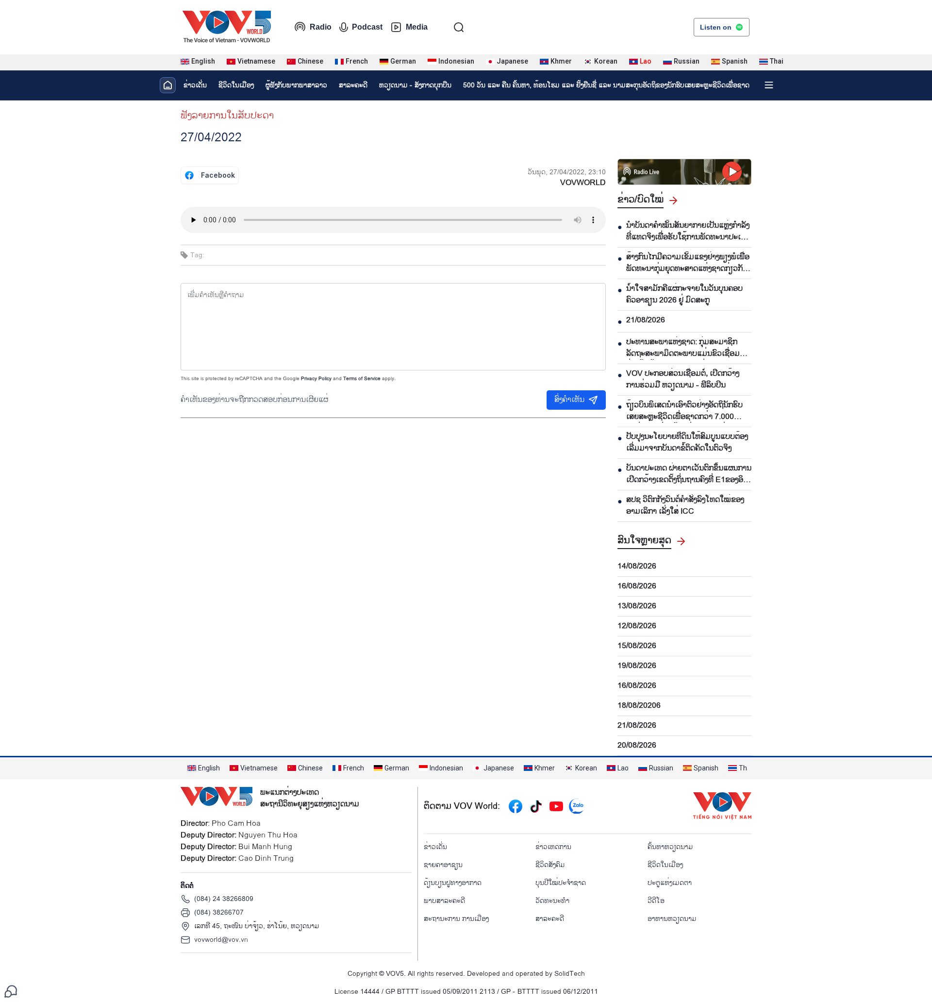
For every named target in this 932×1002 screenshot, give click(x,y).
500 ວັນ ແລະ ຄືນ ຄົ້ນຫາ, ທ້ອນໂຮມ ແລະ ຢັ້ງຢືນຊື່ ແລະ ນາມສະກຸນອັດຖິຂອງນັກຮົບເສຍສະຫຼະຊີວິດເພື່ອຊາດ (606, 85)
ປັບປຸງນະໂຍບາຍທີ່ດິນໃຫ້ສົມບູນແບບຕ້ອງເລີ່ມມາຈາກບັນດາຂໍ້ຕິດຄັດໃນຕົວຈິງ (687, 442)
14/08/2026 (636, 566)
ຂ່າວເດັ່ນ (195, 85)
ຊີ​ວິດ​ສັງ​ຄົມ (550, 865)
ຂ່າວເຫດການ (553, 847)
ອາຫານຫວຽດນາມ (672, 919)
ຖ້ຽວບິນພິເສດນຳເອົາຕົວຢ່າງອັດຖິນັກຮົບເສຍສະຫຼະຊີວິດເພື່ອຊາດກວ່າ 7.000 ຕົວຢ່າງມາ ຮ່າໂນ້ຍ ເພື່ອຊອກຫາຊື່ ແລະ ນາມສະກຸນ (684, 411)
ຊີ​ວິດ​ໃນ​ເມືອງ (236, 85)
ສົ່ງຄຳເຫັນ (569, 400)
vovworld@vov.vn (221, 940)
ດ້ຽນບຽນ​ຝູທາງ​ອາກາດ (453, 883)
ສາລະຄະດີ (353, 85)
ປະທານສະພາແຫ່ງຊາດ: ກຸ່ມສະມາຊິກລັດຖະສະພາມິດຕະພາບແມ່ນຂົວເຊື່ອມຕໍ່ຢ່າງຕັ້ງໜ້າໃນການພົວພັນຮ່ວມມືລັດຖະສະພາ (685, 348)
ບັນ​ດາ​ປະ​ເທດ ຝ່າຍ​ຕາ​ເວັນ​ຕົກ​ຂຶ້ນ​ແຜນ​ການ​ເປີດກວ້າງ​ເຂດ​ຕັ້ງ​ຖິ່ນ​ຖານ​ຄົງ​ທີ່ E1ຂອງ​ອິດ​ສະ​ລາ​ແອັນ (688, 474)
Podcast (367, 27)
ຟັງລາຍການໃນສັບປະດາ (227, 115)
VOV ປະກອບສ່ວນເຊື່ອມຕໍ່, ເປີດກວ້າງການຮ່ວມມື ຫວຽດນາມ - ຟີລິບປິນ (682, 379)
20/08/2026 (636, 746)
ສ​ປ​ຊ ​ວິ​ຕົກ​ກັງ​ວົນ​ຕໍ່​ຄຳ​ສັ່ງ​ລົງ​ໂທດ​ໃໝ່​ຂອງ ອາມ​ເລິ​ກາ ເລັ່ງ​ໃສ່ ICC (685, 506)
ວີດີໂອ (656, 901)
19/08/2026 (636, 666)
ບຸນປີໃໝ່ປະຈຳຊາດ (560, 883)
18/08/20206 (639, 706)
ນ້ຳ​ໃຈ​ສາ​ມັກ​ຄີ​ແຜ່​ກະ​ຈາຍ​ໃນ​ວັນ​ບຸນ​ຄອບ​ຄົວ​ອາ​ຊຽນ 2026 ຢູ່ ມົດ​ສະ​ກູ (684, 294)
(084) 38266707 (219, 912)
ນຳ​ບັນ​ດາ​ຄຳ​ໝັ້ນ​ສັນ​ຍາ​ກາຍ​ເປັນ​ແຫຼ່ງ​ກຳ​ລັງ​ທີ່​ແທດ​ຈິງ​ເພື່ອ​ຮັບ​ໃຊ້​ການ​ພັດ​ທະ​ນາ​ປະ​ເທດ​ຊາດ (688, 231)
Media (417, 27)
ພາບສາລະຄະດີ (444, 901)
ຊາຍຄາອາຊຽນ (443, 865)
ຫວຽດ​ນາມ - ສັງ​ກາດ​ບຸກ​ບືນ (415, 85)
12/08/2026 (636, 626)
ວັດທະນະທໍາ (552, 901)
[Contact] (10, 991)
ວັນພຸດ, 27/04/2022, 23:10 (567, 172)
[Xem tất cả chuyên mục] (769, 85)
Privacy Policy (316, 378)
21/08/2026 (645, 320)
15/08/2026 (636, 646)
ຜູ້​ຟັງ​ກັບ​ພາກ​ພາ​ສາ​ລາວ (296, 85)
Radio (321, 27)
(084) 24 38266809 (223, 899)
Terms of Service (362, 378)
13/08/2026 (636, 606)
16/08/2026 (636, 586)
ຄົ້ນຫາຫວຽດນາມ (670, 847)
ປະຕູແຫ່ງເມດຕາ (670, 883)
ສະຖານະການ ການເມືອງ (456, 919)
